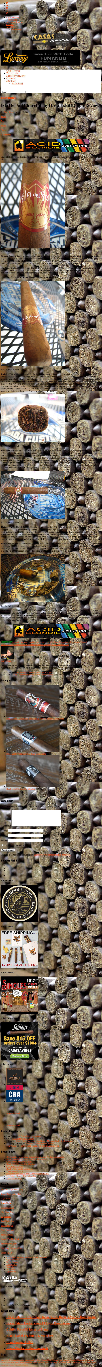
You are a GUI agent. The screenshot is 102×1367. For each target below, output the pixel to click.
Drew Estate (59, 642)
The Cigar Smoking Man (11, 1248)
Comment (6, 826)
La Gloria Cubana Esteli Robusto (39, 1143)
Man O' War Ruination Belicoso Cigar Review (33, 675)
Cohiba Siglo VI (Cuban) (23, 1139)
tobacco (66, 644)
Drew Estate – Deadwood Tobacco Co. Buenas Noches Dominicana (35, 719)
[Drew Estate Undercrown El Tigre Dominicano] (33, 751)
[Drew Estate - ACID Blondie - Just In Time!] (51, 152)
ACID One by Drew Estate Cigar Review (34, 672)
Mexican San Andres (21, 1365)
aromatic (16, 642)
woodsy (83, 1362)
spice (67, 1360)
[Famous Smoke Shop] (19, 1059)
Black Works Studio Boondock (19, 1169)
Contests (10, 24)
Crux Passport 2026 (14, 1166)
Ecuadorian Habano (83, 1360)
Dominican (73, 1360)
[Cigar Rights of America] (14, 1101)
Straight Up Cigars (9, 1244)
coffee (51, 642)
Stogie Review (7, 1235)
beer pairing (20, 1360)
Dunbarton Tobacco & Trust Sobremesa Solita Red (27, 1174)
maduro (69, 1362)
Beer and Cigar (46, 1360)
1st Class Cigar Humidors (12, 1189)
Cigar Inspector (7, 1207)
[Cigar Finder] (14, 1084)
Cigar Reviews (12, 17)
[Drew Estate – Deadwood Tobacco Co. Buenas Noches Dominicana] (33, 716)
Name (4, 830)
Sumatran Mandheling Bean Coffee (48, 644)
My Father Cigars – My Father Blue (21, 1176)
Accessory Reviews (14, 22)
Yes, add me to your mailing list (17, 845)
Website (4, 840)
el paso (67, 642)
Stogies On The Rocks (10, 1239)
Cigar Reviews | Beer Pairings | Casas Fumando (26, 1257)
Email (4, 835)
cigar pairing (29, 1360)
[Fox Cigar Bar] (19, 967)
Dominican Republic (7, 1362)
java (5, 644)
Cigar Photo (6, 1216)
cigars (41, 642)
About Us (10, 27)
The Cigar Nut (7, 1212)
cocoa (46, 642)
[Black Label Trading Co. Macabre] (33, 786)
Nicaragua (11, 644)
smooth (30, 644)
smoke (24, 644)
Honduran (41, 1362)
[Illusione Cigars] (19, 921)
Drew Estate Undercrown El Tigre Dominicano (26, 754)
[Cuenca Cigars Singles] (19, 1013)
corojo (8, 1365)
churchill (31, 642)
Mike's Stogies (7, 1225)
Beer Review (37, 1360)
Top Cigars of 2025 (14, 1171)
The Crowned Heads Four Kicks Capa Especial (39, 1146)
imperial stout (76, 1362)
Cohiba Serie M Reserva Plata (19, 1162)
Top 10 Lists (11, 20)
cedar (60, 1360)
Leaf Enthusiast (7, 1221)
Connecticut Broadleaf (25, 1362)
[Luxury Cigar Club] (40, 66)
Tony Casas (9, 112)
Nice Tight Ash (7, 1230)
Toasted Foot (6, 1253)
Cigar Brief (5, 1198)
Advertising (17, 29)
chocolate (24, 642)
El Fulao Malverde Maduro (29, 1136)
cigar (37, 642)
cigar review (5, 1360)
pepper (35, 1362)
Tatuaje (55, 1362)
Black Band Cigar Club (11, 1194)
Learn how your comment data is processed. (52, 855)
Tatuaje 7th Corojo (14, 1178)
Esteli (72, 642)
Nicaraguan (12, 1360)
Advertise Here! (13, 1113)
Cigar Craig (6, 1203)
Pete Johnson (62, 1362)
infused (78, 642)
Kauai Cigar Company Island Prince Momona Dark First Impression (44, 1141)
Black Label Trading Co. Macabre (20, 789)
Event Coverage (13, 1262)
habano (89, 1362)
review (18, 644)
